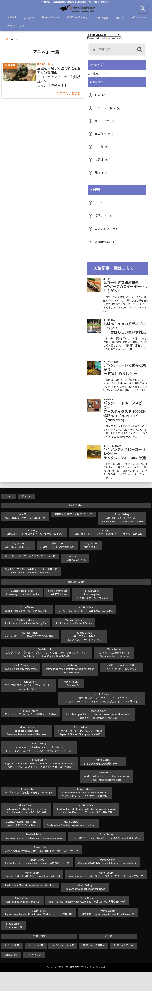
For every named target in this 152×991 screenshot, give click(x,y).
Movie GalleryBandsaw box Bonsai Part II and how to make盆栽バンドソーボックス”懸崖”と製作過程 (84, 793)
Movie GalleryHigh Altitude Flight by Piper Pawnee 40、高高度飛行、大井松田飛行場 (87, 900)
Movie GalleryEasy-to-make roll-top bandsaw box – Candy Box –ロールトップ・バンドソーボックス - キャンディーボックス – (39, 747)
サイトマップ (15, 26)
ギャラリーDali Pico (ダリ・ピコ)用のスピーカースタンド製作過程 (34, 533)
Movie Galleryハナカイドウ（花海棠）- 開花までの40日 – (28, 791)
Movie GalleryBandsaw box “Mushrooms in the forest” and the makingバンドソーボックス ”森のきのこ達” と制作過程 (85, 809)
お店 (97, 95)
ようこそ (29, 18)
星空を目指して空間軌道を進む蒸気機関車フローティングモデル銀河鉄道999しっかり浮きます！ (58, 77)
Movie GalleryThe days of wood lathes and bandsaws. (85, 887)
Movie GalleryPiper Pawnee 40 (14, 926)
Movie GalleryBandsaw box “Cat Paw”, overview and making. (71, 824)
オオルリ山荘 (35, 945)
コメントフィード (106, 228)
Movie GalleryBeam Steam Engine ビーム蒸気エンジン (27, 609)
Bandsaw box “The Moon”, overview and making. (30, 885)
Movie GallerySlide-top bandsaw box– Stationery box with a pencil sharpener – (27, 731)
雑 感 (120, 18)
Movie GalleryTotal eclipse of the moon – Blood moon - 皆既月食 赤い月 (37, 862)
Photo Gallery (51, 17)
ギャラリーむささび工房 (91, 546)
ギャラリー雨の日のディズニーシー (18, 546)
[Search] (139, 50)
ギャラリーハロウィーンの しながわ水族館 (57, 546)
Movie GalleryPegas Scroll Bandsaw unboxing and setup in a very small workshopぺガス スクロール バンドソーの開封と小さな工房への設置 (39, 763)
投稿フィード (103, 215)
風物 (97, 172)
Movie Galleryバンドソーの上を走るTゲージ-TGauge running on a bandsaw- (114, 653)
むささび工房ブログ (69, 967)
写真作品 (100, 134)
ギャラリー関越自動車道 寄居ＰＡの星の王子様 (25, 516)
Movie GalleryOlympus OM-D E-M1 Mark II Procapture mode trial (32, 875)
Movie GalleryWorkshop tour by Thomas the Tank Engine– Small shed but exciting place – (106, 776)
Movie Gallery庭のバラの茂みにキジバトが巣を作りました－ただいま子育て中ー (29, 685)
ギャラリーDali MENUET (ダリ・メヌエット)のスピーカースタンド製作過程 (107, 533)
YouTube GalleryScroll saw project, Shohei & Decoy (74, 622)
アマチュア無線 (105, 108)
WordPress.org (104, 241)
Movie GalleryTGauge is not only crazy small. (21, 667)
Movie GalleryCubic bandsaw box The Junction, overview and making (33, 836)
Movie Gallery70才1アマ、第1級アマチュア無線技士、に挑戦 (30, 713)
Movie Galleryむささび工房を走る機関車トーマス (103, 762)
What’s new (139, 17)
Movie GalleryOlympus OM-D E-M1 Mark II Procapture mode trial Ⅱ (107, 862)
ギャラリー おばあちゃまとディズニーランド (30, 556)
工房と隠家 (102, 18)
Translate (117, 38)
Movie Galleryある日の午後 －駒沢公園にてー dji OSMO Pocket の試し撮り (106, 836)
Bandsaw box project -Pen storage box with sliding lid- (22, 593)
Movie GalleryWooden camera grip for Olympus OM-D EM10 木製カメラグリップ (106, 875)
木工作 (99, 147)
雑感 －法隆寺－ (123, 945)
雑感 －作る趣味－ (94, 945)
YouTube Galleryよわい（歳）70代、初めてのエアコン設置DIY (30, 635)
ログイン (100, 203)
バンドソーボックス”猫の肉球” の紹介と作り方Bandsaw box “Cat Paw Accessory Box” (31, 571)
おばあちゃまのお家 (63, 945)
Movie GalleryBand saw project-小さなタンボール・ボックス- (92, 594)
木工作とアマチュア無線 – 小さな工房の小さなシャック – (121, 667)
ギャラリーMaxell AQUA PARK (75, 558)
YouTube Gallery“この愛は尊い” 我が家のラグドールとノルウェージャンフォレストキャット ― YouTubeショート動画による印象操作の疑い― (46, 653)
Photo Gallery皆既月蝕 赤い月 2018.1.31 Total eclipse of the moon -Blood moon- (122, 518)
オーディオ (102, 121)
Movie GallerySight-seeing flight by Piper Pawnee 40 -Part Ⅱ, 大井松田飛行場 (38, 913)
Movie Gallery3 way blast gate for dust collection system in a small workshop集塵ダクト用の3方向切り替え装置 (98, 714)
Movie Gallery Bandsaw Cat (71, 684)
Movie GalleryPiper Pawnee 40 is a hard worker (22, 900)
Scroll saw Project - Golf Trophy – (57, 593)
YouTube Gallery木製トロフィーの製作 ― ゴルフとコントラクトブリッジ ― (83, 636)
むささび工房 (12, 945)
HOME (11, 17)
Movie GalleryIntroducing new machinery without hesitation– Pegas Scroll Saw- (70, 669)
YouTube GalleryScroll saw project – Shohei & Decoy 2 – (25, 622)
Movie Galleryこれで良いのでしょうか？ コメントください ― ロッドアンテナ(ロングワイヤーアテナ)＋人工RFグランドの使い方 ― (101, 698)
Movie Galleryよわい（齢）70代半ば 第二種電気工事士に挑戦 (86, 609)
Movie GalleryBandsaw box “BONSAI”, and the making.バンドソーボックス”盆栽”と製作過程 (26, 809)
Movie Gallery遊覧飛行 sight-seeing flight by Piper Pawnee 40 (108, 913)
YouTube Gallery (77, 17)
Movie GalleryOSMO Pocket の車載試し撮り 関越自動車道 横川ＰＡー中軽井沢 (41, 849)
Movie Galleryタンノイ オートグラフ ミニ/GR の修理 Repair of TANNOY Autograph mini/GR (80, 731)
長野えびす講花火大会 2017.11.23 (73, 514)
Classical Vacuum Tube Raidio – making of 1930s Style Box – (21, 824)
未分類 (99, 159)
